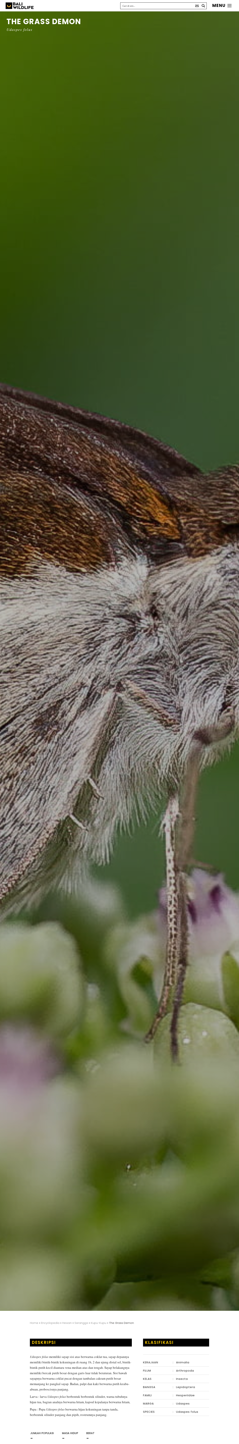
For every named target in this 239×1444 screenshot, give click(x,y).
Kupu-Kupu (98, 1323)
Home (34, 1323)
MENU (219, 5)
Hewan (67, 1323)
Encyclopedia (50, 1323)
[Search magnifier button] (203, 6)
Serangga (81, 1323)
